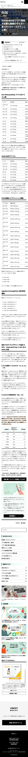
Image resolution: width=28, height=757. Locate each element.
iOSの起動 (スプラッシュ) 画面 (11, 49)
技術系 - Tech (9, 5)
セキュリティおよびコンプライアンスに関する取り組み (14, 751)
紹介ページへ (13, 690)
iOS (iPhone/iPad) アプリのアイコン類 (13, 45)
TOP (2, 5)
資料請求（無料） (13, 693)
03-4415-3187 (14, 740)
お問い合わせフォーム (15, 723)
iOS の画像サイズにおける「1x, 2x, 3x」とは (16, 57)
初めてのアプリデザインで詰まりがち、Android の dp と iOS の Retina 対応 (15, 53)
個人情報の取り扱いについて (14, 748)
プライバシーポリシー (14, 750)
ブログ (5, 5)
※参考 (5, 376)
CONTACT (14, 744)
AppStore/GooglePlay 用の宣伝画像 (12, 51)
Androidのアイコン (8, 47)
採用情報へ (12, 516)
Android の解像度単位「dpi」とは (14, 60)
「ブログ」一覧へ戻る (20, 523)
